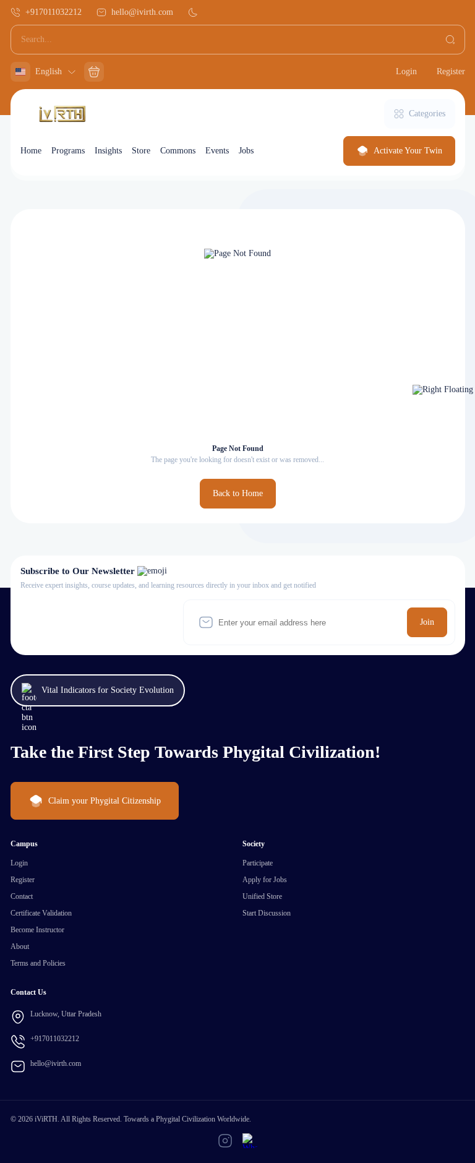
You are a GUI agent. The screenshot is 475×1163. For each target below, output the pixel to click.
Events (217, 150)
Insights (108, 150)
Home (30, 150)
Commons (177, 150)
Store (141, 150)
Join (427, 622)
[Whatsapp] (249, 1140)
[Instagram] (225, 1140)
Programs (68, 150)
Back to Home (238, 493)
